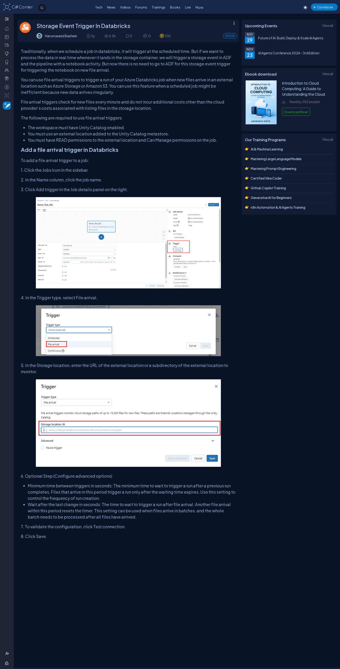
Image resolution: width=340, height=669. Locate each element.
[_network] (8, 70)
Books (175, 7)
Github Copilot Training (268, 188)
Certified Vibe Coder (266, 178)
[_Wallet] (8, 45)
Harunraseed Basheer (61, 36)
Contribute (325, 7)
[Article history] (89, 36)
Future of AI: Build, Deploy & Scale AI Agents (290, 38)
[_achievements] (8, 62)
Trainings (158, 7)
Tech (98, 7)
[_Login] (7, 663)
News (111, 7)
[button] (144, 36)
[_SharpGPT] (8, 95)
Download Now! (296, 112)
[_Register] (8, 653)
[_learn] (8, 53)
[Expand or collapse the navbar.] (7, 19)
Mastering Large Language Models (276, 159)
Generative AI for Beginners (271, 198)
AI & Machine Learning (267, 149)
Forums (141, 7)
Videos (125, 7)
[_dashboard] (8, 37)
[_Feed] (8, 28)
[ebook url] (261, 123)
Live (188, 7)
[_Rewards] (8, 87)
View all (327, 25)
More (199, 7)
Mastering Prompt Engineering (273, 168)
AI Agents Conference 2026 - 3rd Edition (288, 53)
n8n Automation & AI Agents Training (278, 207)
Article (230, 35)
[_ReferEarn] (8, 78)
